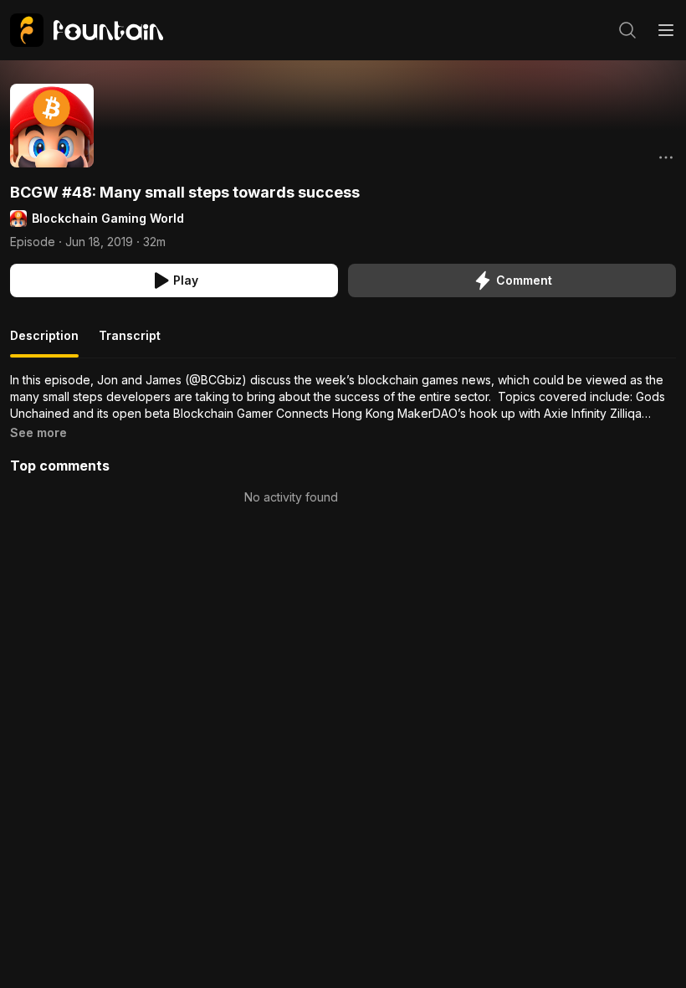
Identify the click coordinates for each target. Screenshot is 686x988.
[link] (86, 30)
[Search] (627, 30)
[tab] (44, 342)
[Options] (666, 157)
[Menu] (666, 30)
